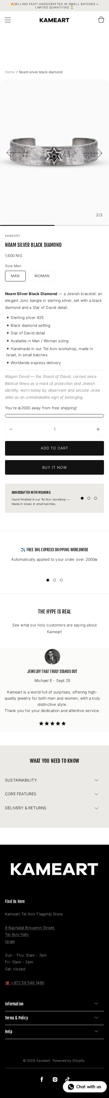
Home (10, 72)
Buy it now (54, 467)
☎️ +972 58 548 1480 (24, 982)
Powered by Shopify (69, 1060)
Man (15, 276)
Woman (42, 276)
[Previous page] (17, 152)
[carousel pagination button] (82, 498)
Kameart (43, 1060)
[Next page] (92, 152)
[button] (8, 20)
